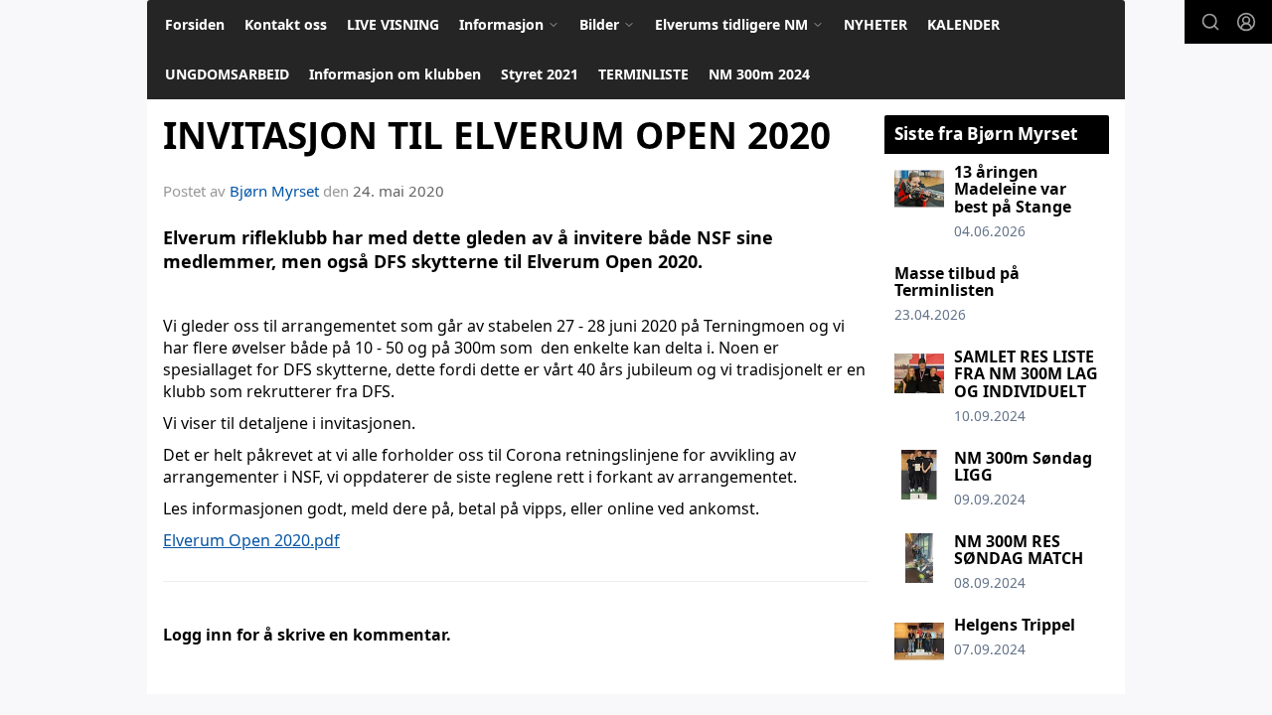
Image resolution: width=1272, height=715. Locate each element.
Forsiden (195, 24)
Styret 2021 (539, 74)
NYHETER (875, 24)
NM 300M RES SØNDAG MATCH (1018, 550)
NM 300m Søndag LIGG (1023, 467)
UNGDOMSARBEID (227, 74)
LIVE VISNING (393, 24)
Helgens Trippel (1014, 625)
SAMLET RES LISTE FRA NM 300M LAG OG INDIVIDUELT (1026, 374)
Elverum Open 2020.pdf (251, 540)
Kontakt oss (285, 24)
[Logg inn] (1246, 22)
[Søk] (1210, 22)
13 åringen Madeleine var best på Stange (1012, 189)
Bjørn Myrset (274, 191)
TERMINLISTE (643, 74)
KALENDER (963, 24)
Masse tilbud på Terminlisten (957, 282)
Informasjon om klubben (395, 74)
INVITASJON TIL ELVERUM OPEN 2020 (497, 135)
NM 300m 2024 (759, 74)
